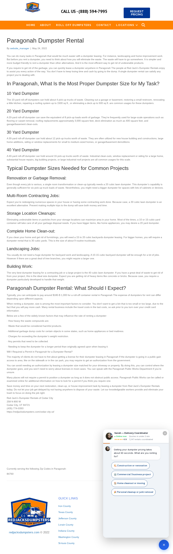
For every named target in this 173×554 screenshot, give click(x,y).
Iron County (64, 506)
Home (30, 25)
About (45, 25)
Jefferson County (67, 518)
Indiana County (66, 530)
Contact (103, 25)
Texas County (65, 512)
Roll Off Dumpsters (73, 25)
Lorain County (65, 524)
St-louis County (66, 543)
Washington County (68, 537)
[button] (136, 25)
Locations (125, 25)
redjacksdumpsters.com (24, 532)
